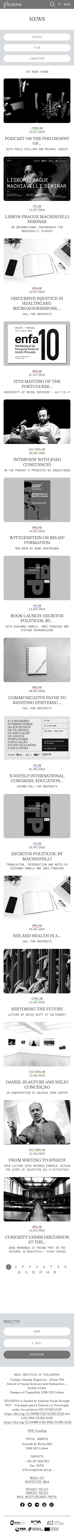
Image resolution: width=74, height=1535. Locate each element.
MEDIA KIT (37, 1478)
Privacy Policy (37, 1489)
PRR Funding (37, 1430)
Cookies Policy (37, 1493)
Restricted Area (37, 1481)
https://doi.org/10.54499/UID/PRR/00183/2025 (37, 1422)
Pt (59, 4)
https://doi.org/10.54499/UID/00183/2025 (34, 1413)
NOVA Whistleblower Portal (37, 1496)
